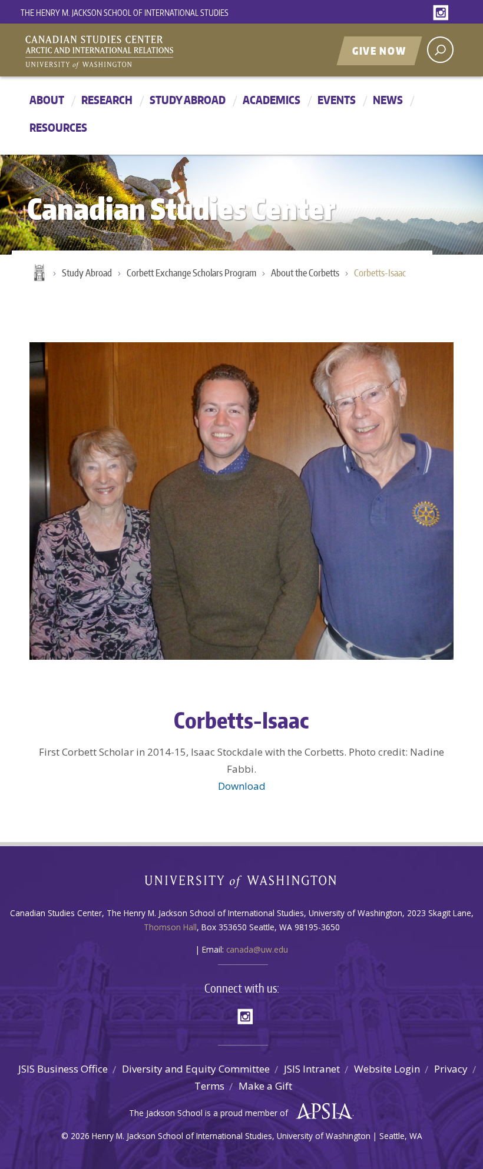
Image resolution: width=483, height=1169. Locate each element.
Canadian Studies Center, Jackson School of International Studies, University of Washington (153, 51)
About (46, 99)
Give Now (379, 50)
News (388, 99)
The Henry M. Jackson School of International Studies (125, 13)
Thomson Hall (170, 927)
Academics (271, 99)
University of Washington (241, 884)
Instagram (443, 13)
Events (336, 99)
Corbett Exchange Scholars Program (191, 273)
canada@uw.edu (257, 949)
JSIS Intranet (312, 1069)
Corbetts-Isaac (380, 273)
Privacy (451, 1069)
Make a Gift (265, 1086)
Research (107, 99)
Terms (209, 1086)
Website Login (387, 1069)
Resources (58, 127)
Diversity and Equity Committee (196, 1069)
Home (38, 273)
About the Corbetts (305, 273)
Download (242, 786)
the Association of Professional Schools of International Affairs (321, 1111)
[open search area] (440, 49)
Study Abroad (188, 99)
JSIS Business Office (63, 1069)
